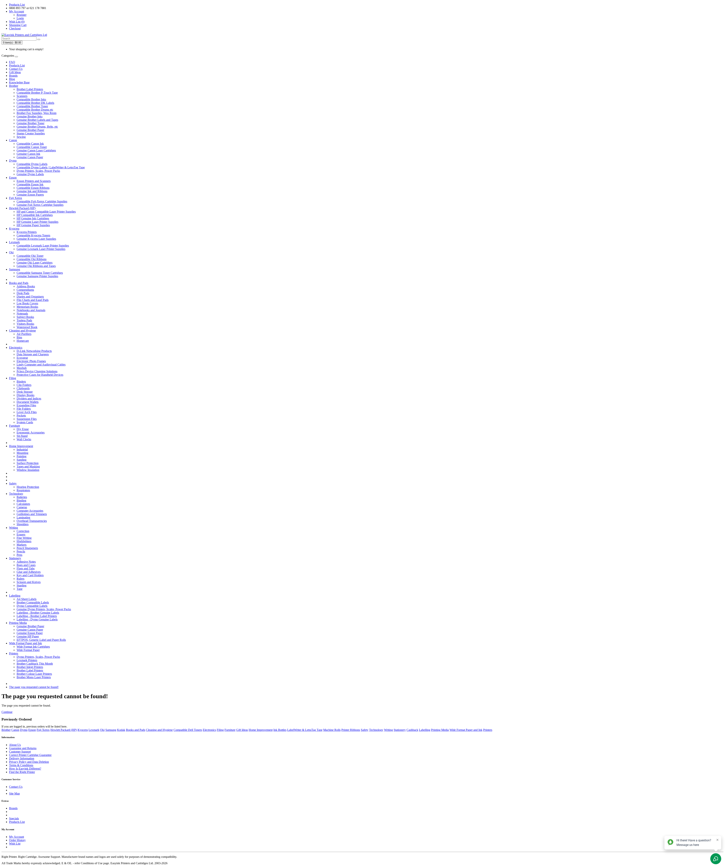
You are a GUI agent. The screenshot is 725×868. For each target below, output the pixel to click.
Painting (21, 456)
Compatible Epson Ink (30, 184)
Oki (11, 252)
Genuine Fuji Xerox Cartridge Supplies (40, 204)
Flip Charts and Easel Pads (33, 300)
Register (21, 14)
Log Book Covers (27, 303)
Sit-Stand (22, 435)
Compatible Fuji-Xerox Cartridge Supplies (42, 201)
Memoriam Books (27, 306)
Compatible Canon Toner (32, 147)
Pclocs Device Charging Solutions (37, 371)
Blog (12, 79)
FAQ (12, 62)
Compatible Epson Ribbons (33, 187)
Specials (14, 818)
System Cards (25, 422)
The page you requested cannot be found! (34, 687)
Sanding (21, 459)
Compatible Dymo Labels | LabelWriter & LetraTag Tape (51, 167)
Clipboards (23, 388)
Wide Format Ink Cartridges (33, 646)
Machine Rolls (332, 729)
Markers (21, 544)
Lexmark (14, 242)
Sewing (21, 136)
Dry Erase (23, 429)
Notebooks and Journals (31, 310)
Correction (23, 531)
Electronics (15, 347)
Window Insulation (28, 469)
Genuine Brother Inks (29, 116)
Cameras (22, 507)
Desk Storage (25, 391)
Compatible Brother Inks (31, 99)
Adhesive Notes (26, 561)
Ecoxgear (22, 357)
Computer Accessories (30, 510)
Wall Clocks (24, 439)
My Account (16, 836)
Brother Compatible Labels (33, 602)
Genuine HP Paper (28, 636)
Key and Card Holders (30, 575)
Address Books (26, 286)
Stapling (21, 585)
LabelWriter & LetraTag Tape (304, 729)
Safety (13, 483)
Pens (19, 554)
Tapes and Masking (28, 466)
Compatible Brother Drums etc (35, 109)
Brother (13, 85)
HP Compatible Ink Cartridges (35, 215)
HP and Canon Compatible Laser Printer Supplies (46, 211)
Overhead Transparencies (32, 520)
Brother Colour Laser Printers (34, 673)
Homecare (23, 340)
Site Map (14, 793)
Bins (19, 337)
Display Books (25, 395)
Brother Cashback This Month (35, 663)
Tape (19, 588)
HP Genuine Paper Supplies (33, 225)
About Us (15, 744)
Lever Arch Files (27, 412)
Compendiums (25, 289)
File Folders (24, 408)
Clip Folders (24, 385)
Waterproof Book (27, 327)
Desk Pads (23, 293)
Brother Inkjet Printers (30, 667)
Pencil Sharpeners (27, 548)
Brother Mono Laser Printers (34, 677)
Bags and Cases (26, 565)
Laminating (23, 517)
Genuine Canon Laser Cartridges (36, 150)
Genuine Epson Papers (30, 194)
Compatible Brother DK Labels (35, 102)
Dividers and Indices (29, 398)
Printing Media (18, 622)
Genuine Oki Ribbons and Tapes (36, 266)
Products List (17, 4)
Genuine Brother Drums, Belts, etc (37, 126)
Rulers (20, 578)
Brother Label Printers (30, 89)
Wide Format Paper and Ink (25, 643)
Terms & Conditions (21, 765)
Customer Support (20, 751)
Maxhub (22, 368)
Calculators (23, 503)
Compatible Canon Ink (30, 143)
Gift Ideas (15, 72)
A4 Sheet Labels (26, 599)
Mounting (22, 452)
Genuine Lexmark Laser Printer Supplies (41, 249)
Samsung (14, 269)
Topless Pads (24, 320)
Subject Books (25, 317)
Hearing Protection (28, 486)
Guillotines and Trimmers (32, 514)
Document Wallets (28, 402)
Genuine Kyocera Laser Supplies (36, 238)
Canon (13, 140)
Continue (7, 712)
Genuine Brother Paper (30, 130)
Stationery (15, 558)
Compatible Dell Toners (188, 729)
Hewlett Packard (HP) (22, 208)
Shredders (23, 524)
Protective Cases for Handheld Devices (40, 374)
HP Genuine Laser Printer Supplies (37, 221)
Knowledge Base (19, 82)
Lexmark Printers (27, 660)
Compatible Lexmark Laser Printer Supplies (43, 245)
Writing (13, 527)
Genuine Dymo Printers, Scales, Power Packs (44, 609)
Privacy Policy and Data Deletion (29, 761)
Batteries (22, 497)
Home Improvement (21, 446)
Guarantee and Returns (22, 748)
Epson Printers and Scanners (34, 181)
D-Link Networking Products (34, 351)
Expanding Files (26, 405)
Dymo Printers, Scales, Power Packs (38, 170)
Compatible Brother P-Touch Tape (37, 92)
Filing (12, 378)
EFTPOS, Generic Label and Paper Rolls (41, 639)
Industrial (22, 449)
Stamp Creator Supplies (31, 133)
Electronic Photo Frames (31, 361)
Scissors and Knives (29, 582)
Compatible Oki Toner (30, 255)
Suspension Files (27, 418)
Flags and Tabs (26, 568)
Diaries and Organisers (30, 296)
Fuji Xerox (15, 198)
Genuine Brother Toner (30, 123)
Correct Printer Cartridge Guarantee (30, 755)
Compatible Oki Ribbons (31, 259)
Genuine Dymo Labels (30, 174)
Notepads (22, 313)
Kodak (121, 729)
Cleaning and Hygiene (22, 330)
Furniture (14, 425)
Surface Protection (28, 463)
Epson (13, 177)
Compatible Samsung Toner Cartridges (40, 272)
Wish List (14, 843)
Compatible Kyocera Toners (33, 235)
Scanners (22, 96)
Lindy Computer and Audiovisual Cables (41, 364)
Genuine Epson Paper (30, 633)
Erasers (21, 534)
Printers (13, 653)
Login (20, 18)
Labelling (14, 595)
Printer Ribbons (350, 729)
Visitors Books (25, 323)
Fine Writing (24, 537)
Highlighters (24, 541)
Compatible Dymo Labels (32, 164)
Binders (21, 381)
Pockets (21, 415)
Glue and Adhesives (29, 571)
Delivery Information (21, 758)
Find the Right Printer (22, 772)
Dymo (13, 160)
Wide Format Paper (28, 650)
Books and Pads (18, 283)
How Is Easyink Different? (25, 768)
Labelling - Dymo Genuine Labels (37, 619)
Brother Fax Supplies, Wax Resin (36, 113)
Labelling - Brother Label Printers (37, 616)
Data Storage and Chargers (33, 354)
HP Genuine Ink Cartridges (33, 218)
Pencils (21, 551)
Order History (17, 840)
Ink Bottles (279, 729)
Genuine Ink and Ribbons (32, 191)
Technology (16, 493)
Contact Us (15, 68)
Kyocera (14, 228)
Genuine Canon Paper (30, 157)
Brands (13, 75)
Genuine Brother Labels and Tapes (37, 119)
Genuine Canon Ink (28, 153)
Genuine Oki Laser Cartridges (34, 262)
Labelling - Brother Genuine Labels (38, 612)
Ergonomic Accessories (31, 432)
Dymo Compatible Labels (32, 605)
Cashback (412, 729)
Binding (21, 500)
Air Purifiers (24, 334)
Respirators (23, 490)
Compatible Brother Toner (32, 106)
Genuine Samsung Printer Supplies (37, 276)
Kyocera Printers (27, 232)
